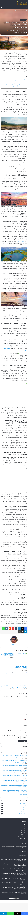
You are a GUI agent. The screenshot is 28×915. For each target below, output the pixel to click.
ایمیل (25, 719)
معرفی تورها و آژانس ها (21, 813)
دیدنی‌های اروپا (23, 809)
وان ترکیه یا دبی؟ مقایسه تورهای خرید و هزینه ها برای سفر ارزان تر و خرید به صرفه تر (7, 654)
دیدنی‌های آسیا (18, 10)
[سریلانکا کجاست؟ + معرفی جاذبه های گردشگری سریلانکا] (21, 678)
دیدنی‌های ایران (23, 803)
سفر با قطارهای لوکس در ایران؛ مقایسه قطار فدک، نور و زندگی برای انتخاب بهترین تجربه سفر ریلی (14, 771)
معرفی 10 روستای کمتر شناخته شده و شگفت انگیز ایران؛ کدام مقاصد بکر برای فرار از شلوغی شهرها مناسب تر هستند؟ (15, 781)
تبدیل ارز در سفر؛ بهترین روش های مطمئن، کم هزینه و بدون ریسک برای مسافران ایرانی (14, 766)
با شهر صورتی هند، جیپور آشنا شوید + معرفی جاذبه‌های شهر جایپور (21, 667)
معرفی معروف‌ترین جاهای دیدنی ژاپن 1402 (7, 686)
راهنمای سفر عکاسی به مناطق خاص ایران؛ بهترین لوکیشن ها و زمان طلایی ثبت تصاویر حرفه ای (14, 761)
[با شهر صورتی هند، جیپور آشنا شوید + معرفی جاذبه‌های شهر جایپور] (21, 659)
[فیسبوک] (25, 628)
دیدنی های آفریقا (23, 811)
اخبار (25, 805)
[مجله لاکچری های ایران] (22, 3)
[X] (22, 628)
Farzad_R (23, 30)
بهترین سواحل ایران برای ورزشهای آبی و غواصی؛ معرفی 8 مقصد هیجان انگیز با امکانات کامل (14, 756)
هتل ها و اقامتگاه (23, 840)
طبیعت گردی (23, 834)
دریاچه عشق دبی (21, 241)
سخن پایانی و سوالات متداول (19, 86)
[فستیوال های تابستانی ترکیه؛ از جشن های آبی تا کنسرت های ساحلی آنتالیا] (23, 793)
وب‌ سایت (25, 725)
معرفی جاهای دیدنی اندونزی (19, 81)
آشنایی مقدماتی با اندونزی (19, 79)
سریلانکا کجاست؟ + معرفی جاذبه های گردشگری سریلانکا (21, 686)
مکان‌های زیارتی (23, 838)
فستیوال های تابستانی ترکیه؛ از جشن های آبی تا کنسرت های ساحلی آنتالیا (11, 791)
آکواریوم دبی (18, 142)
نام (26, 714)
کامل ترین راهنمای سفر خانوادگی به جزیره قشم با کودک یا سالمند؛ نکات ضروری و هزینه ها (14, 786)
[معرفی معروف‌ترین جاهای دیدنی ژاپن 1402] (7, 678)
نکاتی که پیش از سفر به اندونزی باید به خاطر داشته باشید (13, 84)
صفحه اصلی (23, 10)
